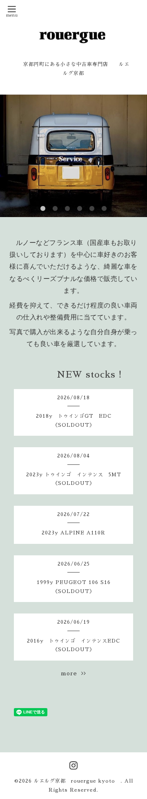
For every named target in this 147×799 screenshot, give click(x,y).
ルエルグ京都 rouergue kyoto (77, 781)
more (71, 673)
